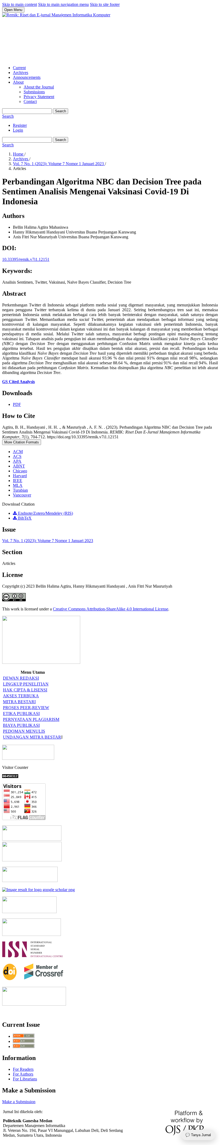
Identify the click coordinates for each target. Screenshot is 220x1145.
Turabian (20, 490)
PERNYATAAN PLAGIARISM (31, 719)
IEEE (17, 480)
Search (60, 111)
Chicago (20, 471)
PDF (17, 404)
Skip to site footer (105, 4)
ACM (18, 451)
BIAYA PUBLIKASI (21, 725)
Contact (30, 101)
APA (17, 461)
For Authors (23, 1074)
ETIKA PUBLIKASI (21, 713)
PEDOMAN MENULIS (24, 731)
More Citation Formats (21, 442)
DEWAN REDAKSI (21, 678)
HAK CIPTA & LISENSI (25, 690)
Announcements (27, 77)
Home (18, 154)
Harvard (20, 475)
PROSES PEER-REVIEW (26, 707)
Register (20, 125)
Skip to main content (19, 4)
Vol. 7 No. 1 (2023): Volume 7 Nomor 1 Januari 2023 (59, 163)
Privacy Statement (39, 96)
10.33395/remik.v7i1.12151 (25, 259)
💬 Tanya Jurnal (198, 1135)
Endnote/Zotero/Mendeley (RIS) (45, 513)
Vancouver (22, 495)
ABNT (19, 466)
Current (19, 67)
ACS (17, 456)
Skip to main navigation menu (63, 4)
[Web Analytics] (10, 776)
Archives (20, 72)
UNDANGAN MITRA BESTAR (32, 737)
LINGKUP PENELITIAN (26, 684)
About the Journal (39, 87)
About (18, 82)
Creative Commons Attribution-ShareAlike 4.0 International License (110, 609)
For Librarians (25, 1079)
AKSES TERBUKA (21, 696)
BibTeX (24, 518)
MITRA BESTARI (19, 701)
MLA (18, 485)
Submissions (34, 92)
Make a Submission (18, 1101)
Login (18, 130)
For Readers (23, 1069)
